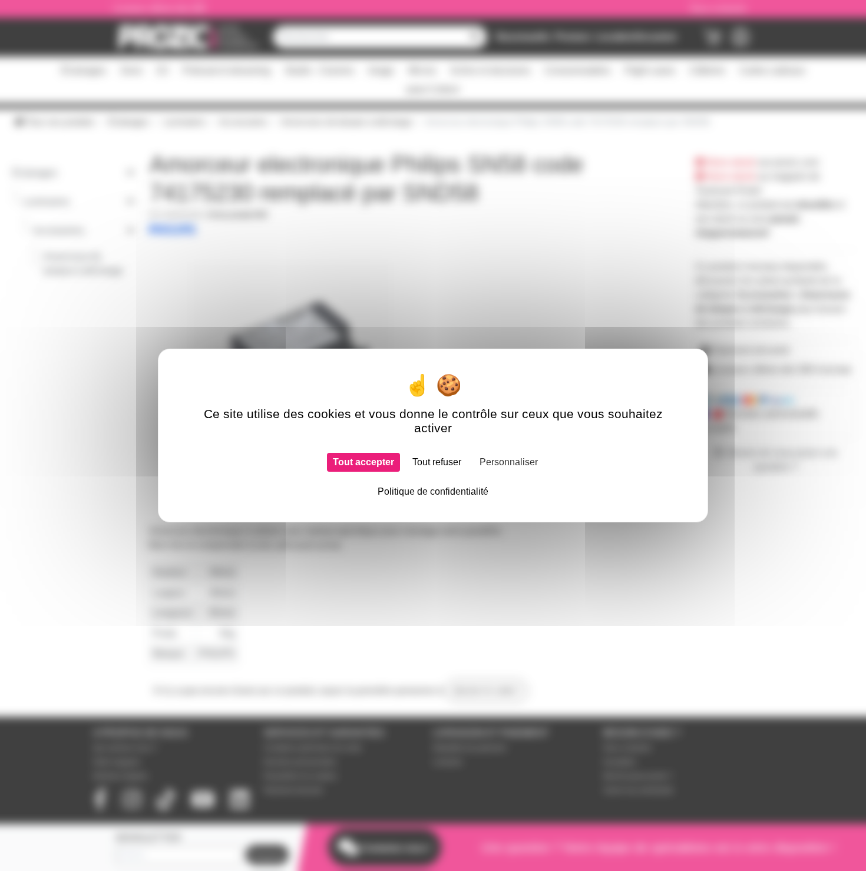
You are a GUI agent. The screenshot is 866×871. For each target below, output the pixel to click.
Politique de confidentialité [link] (433, 491)
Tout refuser (436, 462)
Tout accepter (363, 462)
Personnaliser (509, 462)
